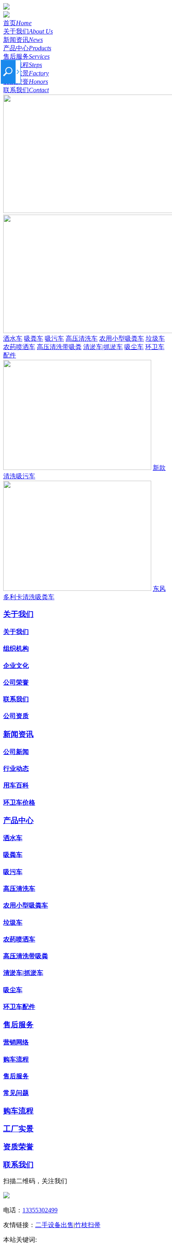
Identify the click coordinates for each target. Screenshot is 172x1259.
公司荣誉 (16, 682)
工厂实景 (26, 73)
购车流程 (22, 64)
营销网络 (16, 1042)
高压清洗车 (82, 338)
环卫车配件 (19, 1006)
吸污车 (54, 338)
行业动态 (16, 768)
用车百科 (16, 785)
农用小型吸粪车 (121, 338)
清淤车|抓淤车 (103, 346)
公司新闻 (16, 751)
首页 (17, 23)
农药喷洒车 (19, 346)
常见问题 (16, 1092)
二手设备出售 (54, 1225)
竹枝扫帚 (87, 1225)
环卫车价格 (19, 802)
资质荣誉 (25, 81)
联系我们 (26, 90)
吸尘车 (134, 346)
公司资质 (16, 715)
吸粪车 (33, 338)
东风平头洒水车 (60, 1239)
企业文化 (16, 665)
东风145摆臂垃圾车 (136, 1239)
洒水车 (12, 338)
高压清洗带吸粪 (59, 346)
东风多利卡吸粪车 (96, 1248)
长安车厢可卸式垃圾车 (35, 1248)
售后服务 (26, 56)
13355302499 (40, 1210)
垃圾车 (155, 338)
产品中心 (27, 48)
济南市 (96, 1239)
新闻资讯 (23, 39)
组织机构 (16, 648)
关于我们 (28, 31)
